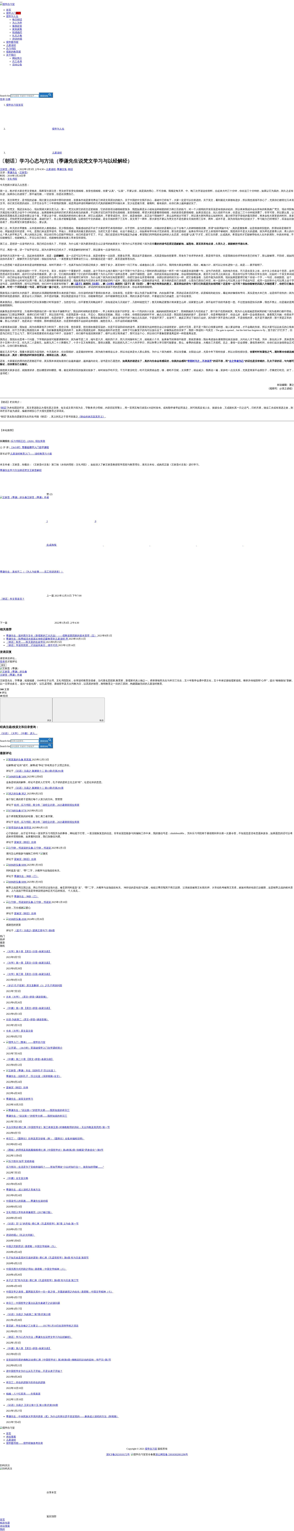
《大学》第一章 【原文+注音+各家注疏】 (28, 963)
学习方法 (15, 470)
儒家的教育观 (13, 51)
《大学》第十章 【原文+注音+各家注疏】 (28, 951)
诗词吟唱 (17, 39)
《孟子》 (78, 283)
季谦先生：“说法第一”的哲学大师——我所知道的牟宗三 (36, 1116)
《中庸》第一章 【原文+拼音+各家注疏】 (28, 1008)
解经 (39, 470)
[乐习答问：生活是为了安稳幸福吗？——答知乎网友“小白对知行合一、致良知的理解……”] (20, 1161)
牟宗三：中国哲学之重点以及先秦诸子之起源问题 (33, 1303)
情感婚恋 (17, 32)
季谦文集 (62, 169)
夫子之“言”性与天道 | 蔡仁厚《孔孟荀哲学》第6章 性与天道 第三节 (42, 1280)
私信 (102, 720)
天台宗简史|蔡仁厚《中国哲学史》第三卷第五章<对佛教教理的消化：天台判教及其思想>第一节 (58, 1127)
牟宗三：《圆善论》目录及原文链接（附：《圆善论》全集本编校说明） (45, 1138)
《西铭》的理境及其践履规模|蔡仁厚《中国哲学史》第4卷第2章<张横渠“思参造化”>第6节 (54, 1150)
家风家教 (17, 29)
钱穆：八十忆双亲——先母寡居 (23, 1393)
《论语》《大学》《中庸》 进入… (18, 733)
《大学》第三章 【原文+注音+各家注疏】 (28, 974)
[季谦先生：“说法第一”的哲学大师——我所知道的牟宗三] (38, 1110)
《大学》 (110, 283)
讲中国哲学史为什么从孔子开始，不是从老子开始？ (34, 1371)
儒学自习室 (151, 1448)
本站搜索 (11, 1436)
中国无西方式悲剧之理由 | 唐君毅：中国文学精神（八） (36, 1269)
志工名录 (17, 61)
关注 (49, 720)
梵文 (26, 470)
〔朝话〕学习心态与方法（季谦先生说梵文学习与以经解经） (39, 1337)
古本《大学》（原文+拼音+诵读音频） (27, 997)
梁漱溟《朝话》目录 (25, 842)
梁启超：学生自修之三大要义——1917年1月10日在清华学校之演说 (42, 1325)
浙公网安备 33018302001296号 (171, 1454)
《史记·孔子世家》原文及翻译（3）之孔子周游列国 (34, 985)
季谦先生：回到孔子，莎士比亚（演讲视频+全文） (33, 1076)
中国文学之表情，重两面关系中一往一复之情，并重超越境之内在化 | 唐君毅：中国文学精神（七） (59, 1291)
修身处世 (17, 26)
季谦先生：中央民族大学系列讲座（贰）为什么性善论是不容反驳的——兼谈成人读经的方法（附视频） (62, 1416)
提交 (3, 665)
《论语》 (95, 283)
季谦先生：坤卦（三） (26, 876)
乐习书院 (11, 48)
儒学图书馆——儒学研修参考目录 (24, 1443)
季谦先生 (12, 172)
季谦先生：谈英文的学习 (19, 1099)
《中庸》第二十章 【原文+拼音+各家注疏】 (30, 1059)
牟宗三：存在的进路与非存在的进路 (25, 1382)
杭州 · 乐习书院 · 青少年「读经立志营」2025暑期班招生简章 (46, 805)
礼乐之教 (17, 35)
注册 (8, 99)
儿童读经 (11, 45)
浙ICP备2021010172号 (118, 1454)
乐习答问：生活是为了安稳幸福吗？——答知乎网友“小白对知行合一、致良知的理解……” (55, 1167)
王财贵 (23, 172)
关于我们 (11, 55)
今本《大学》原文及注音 (19, 1031)
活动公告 (17, 64)
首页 (8, 10)
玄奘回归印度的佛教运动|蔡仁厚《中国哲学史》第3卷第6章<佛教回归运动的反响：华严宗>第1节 (58, 1359)
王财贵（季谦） (8, 169)
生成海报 (51, 545)
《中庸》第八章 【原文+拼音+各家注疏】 (28, 1348)
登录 (2, 99)
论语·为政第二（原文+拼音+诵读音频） (27, 1019)
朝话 (70, 169)
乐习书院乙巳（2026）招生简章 (28, 441)
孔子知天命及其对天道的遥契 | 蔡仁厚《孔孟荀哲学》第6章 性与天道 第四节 (47, 1257)
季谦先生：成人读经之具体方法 (23, 1189)
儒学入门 (11, 13)
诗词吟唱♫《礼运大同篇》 (20, 1235)
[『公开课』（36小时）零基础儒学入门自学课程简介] (25, 1042)
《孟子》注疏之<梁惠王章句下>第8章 (34, 930)
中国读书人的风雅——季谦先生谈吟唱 (27, 1201)
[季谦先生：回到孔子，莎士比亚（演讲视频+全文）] (31, 1070)
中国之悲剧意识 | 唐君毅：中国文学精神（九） (31, 1246)
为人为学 (17, 22)
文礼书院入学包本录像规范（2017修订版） (29, 1212)
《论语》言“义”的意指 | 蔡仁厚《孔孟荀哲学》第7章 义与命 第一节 (42, 1223)
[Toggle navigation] (1, 2)
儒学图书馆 (12, 42)
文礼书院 (12, 179)
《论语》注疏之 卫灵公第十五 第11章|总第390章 (32, 1405)
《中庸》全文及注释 (17, 1178)
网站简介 (17, 58)
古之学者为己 (236, 361)
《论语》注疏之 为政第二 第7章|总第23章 (28, 1314)
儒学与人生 (12, 16)
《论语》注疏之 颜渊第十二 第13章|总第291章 (39, 771)
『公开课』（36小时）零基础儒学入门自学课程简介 (34, 1048)
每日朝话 (17, 19)
